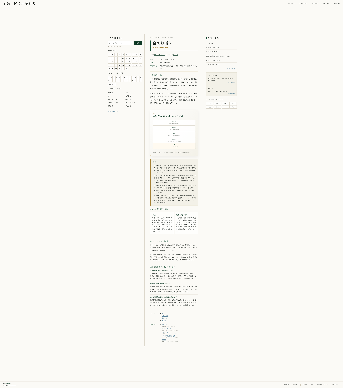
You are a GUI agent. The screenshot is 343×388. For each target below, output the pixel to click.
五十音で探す (303, 3)
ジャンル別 (165, 316)
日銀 (217, 103)
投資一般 (128, 99)
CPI (233, 103)
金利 (210, 103)
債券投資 (128, 96)
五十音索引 (296, 384)
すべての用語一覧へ (114, 112)
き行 (163, 313)
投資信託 (110, 106)
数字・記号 (112, 84)
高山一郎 (175, 55)
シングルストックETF (212, 47)
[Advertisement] (171, 20)
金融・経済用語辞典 (19, 3)
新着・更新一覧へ (232, 69)
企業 (126, 93)
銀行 (109, 96)
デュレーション (166, 332)
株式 (217, 107)
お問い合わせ (335, 384)
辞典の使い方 (231, 82)
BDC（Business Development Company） (219, 56)
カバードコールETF (212, 52)
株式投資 (110, 93)
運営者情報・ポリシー (322, 384)
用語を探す (291, 3)
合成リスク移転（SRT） (213, 60)
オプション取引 (130, 103)
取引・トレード (112, 99)
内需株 (164, 340)
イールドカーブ (166, 328)
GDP (225, 103)
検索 (138, 43)
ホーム (151, 37)
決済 (233, 107)
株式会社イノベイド (159, 55)
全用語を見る (231, 93)
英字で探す (315, 3)
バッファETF (210, 43)
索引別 (164, 320)
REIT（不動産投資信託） (169, 336)
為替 (210, 107)
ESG (225, 107)
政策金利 (164, 324)
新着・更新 (326, 3)
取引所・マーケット (114, 103)
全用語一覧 (337, 3)
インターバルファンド (212, 64)
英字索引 (305, 384)
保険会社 (128, 106)
